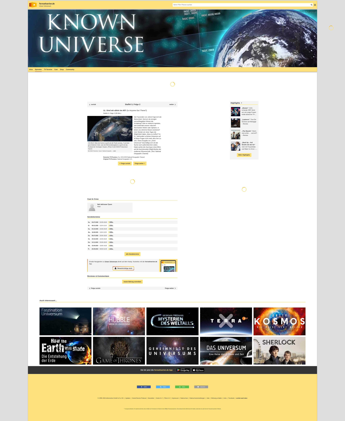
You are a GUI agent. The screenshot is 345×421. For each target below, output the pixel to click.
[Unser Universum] (168, 265)
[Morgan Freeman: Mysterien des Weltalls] (172, 321)
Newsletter (151, 398)
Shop (62, 69)
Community (70, 69)
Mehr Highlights (244, 155)
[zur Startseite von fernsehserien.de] (33, 4)
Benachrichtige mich (124, 268)
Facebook (231, 398)
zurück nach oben (241, 398)
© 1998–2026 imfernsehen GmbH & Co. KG (111, 398)
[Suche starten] (311, 5)
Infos (31, 69)
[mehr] (113, 151)
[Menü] (315, 5)
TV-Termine (48, 69)
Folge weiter (169, 288)
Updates (127, 398)
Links (225, 398)
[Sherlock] (279, 351)
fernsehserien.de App (163, 370)
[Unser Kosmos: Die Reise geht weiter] (279, 321)
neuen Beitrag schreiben (132, 282)
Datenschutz (184, 398)
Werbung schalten (216, 398)
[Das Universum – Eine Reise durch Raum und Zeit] (226, 351)
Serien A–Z (159, 398)
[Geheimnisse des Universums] (172, 351)
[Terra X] (226, 321)
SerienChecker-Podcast (139, 398)
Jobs (208, 398)
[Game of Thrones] (119, 351)
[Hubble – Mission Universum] (119, 321)
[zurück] (92, 104)
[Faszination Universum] (65, 321)
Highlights (235, 103)
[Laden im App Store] (198, 370)
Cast (56, 69)
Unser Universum (45, 6)
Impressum (175, 398)
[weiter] (172, 104)
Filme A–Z (167, 398)
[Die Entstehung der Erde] (65, 351)
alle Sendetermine (132, 254)
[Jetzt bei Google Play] (183, 370)
